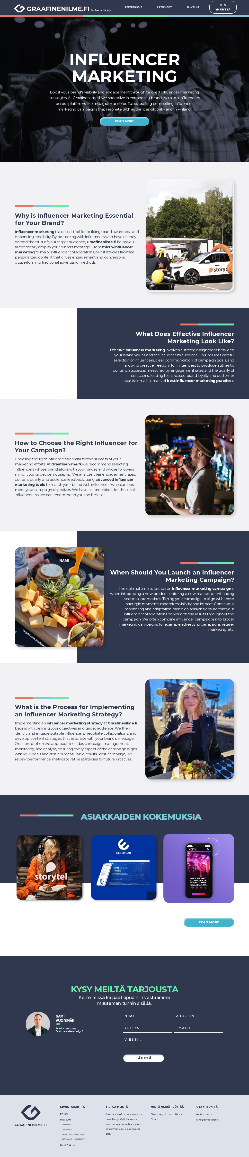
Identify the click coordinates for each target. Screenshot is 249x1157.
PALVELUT (193, 7)
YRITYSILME (67, 1129)
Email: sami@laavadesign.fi (69, 1031)
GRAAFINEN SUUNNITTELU (73, 1134)
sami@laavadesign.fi (207, 1120)
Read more (124, 121)
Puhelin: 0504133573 (66, 1028)
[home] (64, 7)
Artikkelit (164, 7)
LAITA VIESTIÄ (67, 1145)
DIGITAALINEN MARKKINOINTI (73, 1139)
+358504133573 (204, 1114)
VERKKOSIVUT (67, 1124)
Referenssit (133, 7)
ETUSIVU (65, 1114)
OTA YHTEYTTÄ (223, 7)
